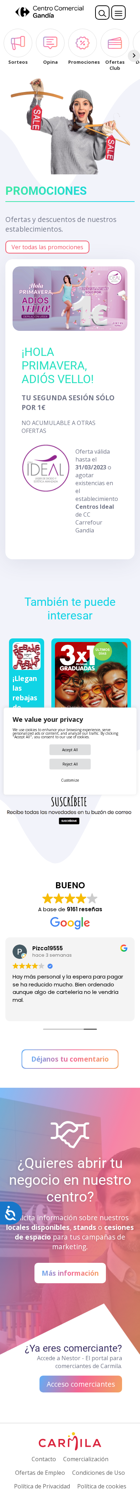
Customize (70, 780)
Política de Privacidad (42, 1486)
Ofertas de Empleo (40, 1473)
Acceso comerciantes (81, 1384)
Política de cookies (101, 1486)
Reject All (70, 764)
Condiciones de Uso (98, 1473)
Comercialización (85, 1459)
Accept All (70, 749)
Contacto (44, 1459)
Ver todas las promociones (47, 247)
